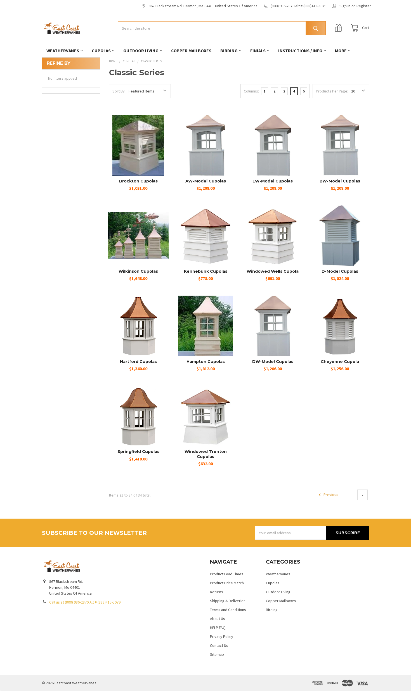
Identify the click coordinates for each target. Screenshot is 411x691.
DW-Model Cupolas (272, 361)
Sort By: (119, 91)
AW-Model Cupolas (205, 181)
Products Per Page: (332, 91)
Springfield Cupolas (138, 451)
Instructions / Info (300, 50)
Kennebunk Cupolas (205, 271)
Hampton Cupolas (205, 361)
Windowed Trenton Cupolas (206, 454)
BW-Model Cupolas (340, 181)
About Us (217, 618)
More (341, 50)
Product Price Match (227, 582)
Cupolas (101, 50)
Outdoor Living (141, 50)
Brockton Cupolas (138, 181)
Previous (330, 494)
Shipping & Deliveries (227, 600)
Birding (229, 50)
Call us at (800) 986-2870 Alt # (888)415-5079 (85, 602)
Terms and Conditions (228, 609)
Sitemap (217, 654)
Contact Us (219, 645)
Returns (216, 591)
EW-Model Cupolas (272, 181)
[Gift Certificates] (340, 28)
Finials (258, 50)
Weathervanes (62, 50)
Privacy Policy (221, 636)
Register (363, 5)
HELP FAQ (218, 627)
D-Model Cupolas (340, 271)
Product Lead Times (226, 573)
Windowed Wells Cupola (273, 271)
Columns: (251, 91)
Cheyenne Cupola (340, 361)
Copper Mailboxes (191, 50)
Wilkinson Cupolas (138, 271)
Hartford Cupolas (138, 361)
